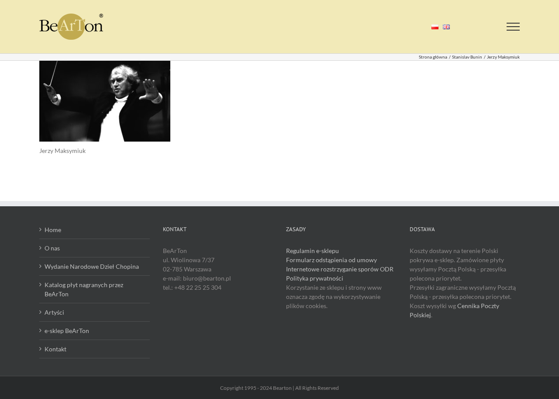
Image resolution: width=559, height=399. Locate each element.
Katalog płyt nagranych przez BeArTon (84, 289)
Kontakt (55, 349)
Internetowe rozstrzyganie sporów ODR (339, 269)
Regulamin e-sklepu (312, 250)
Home (53, 229)
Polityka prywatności (314, 278)
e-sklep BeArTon (67, 330)
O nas (52, 248)
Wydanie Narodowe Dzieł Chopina (92, 266)
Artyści (54, 312)
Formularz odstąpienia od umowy (331, 260)
